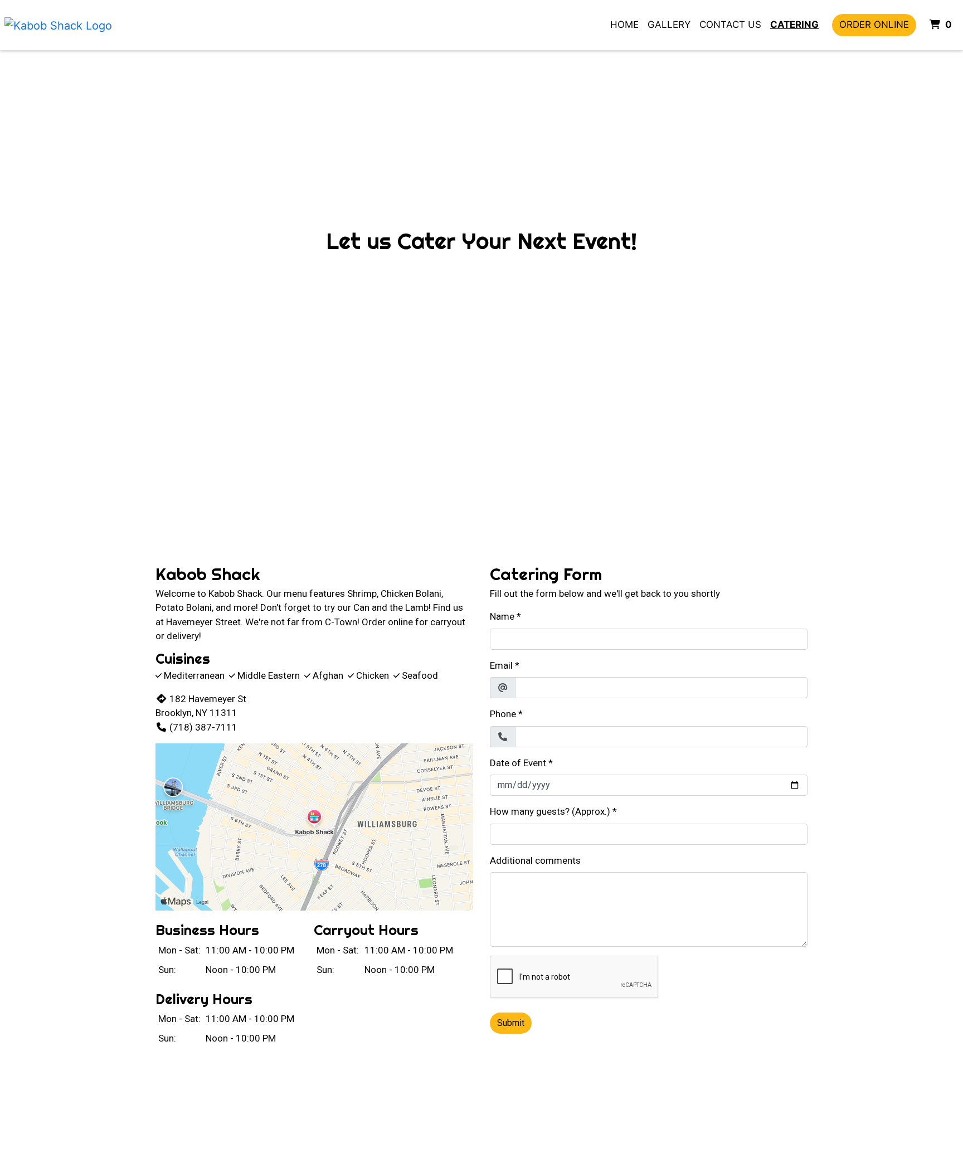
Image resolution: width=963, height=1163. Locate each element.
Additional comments (535, 860)
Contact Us (730, 24)
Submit (510, 1023)
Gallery (669, 24)
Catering (794, 24)
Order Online (874, 24)
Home (624, 24)
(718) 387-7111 (203, 727)
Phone (503, 713)
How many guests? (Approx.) (550, 811)
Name (502, 616)
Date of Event (518, 762)
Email (501, 665)
